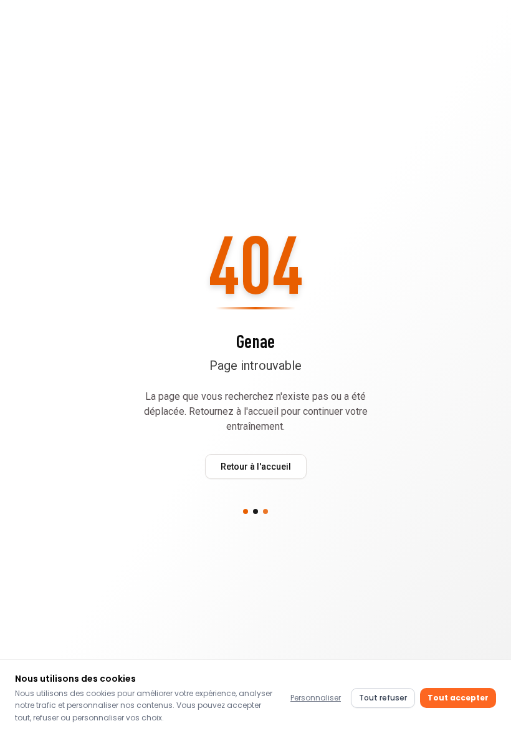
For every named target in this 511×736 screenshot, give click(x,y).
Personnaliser (315, 697)
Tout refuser (383, 697)
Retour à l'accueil (256, 467)
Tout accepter (458, 697)
